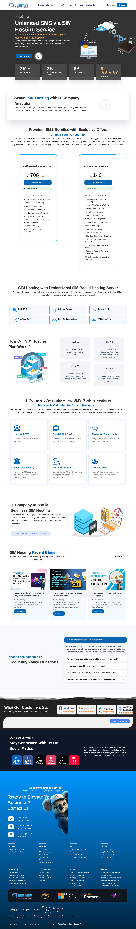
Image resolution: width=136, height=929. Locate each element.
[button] (105, 104)
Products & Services (45, 5)
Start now (23, 56)
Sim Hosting (20, 599)
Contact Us (90, 5)
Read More (20, 611)
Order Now (38, 182)
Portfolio (63, 5)
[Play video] (38, 56)
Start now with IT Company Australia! (31, 533)
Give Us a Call (24, 818)
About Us (73, 5)
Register (112, 5)
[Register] (108, 5)
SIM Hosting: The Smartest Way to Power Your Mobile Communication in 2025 (68, 595)
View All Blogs (119, 556)
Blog (81, 5)
